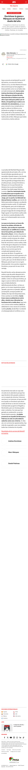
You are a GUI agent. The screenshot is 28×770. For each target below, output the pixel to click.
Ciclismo (21, 8)
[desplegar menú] (2, 2)
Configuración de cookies (15, 751)
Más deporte (14, 6)
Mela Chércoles (11, 53)
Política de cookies (5, 751)
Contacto (3, 749)
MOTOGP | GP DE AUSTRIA (14, 13)
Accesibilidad (4, 753)
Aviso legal (9, 749)
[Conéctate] (26, 2)
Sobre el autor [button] (9, 57)
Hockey (9, 8)
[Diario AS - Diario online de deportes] (14, 2)
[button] (2, 64)
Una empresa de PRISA (14, 759)
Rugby (3, 8)
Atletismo (15, 8)
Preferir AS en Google (13, 64)
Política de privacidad (16, 749)
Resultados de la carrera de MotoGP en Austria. (13, 432)
